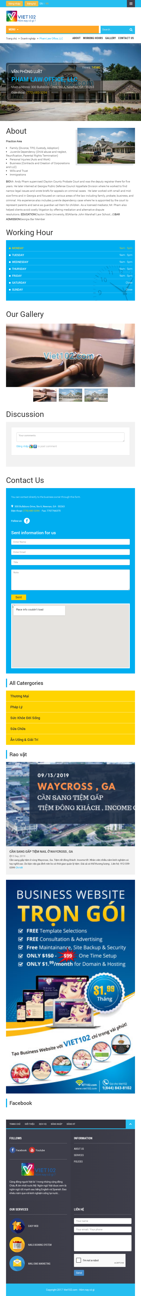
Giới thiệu (30, 1124)
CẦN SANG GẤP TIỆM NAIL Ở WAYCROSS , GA (41, 851)
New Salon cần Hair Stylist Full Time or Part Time (60, 3)
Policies (78, 1161)
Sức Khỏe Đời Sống (25, 717)
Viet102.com (70, 1289)
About (76, 38)
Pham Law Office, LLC (51, 38)
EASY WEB (33, 1226)
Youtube (40, 1150)
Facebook (21, 1150)
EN (41, 3)
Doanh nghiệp (28, 38)
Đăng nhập (14, 3)
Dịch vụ (42, 1124)
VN (46, 3)
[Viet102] (21, 16)
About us (79, 1148)
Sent (18, 597)
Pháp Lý (16, 707)
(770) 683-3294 (36, 92)
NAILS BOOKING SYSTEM (40, 1244)
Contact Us (126, 38)
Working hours (93, 38)
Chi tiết (19, 867)
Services (79, 1155)
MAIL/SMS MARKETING (39, 1263)
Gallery (110, 38)
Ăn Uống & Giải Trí (24, 739)
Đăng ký (31, 3)
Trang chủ (11, 38)
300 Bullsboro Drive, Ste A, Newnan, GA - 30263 (62, 87)
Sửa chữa (17, 728)
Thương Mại (19, 696)
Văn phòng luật (26, 71)
